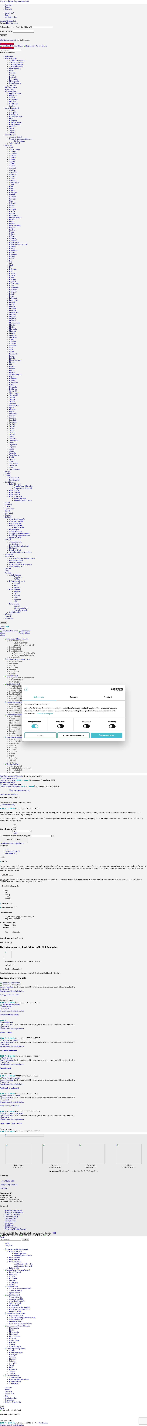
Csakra (11, 205)
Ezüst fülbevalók (15, 484)
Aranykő (12, 170)
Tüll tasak (12, 85)
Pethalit (12, 358)
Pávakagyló (13, 354)
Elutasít (40, 735)
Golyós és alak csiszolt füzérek (20, 139)
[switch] (60, 726)
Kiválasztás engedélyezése (73, 735)
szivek (11, 129)
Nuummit (12, 343)
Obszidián (13, 346)
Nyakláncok (13, 104)
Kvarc (11, 296)
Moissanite (13, 329)
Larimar (12, 302)
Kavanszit (12, 275)
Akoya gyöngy (14, 149)
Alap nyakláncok (15, 542)
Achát (11, 147)
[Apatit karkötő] (6, 1058)
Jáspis (11, 265)
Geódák (12, 75)
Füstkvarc (12, 230)
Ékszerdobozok (14, 69)
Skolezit (12, 401)
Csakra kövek (14, 478)
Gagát (11, 232)
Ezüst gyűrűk (14, 490)
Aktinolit (12, 151)
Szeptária (12, 418)
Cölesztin (12, 203)
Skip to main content (21, 1)
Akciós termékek (11, 87)
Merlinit (12, 327)
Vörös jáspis (13, 463)
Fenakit (12, 220)
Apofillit (12, 166)
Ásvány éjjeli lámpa (16, 65)
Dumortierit (13, 215)
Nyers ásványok (15, 83)
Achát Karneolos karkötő (9, 1106)
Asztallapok (18, 577)
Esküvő (7, 474)
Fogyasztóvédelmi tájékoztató (15, 1229)
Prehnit (11, 370)
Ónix (11, 348)
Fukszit (11, 224)
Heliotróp (12, 246)
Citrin (11, 201)
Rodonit (12, 381)
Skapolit (12, 399)
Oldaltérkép (9, 1225)
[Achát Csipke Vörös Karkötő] (11, 1113)
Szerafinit (12, 420)
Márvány (12, 325)
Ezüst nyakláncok (15, 496)
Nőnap (7, 571)
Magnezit (12, 317)
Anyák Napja (9, 89)
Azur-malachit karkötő (8, 1050)
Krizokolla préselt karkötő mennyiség (16, 836)
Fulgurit (12, 228)
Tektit (11, 436)
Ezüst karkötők (14, 492)
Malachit (12, 321)
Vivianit (12, 461)
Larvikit (12, 304)
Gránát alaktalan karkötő (9, 1015)
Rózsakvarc (13, 383)
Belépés (3, 36)
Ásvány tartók (14, 544)
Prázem (12, 368)
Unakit (11, 457)
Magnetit (12, 315)
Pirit (10, 364)
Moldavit (12, 331)
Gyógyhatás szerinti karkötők (19, 534)
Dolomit (12, 213)
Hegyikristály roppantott (18, 244)
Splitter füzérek (14, 143)
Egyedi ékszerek (15, 93)
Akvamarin (13, 153)
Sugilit (11, 412)
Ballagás (8, 472)
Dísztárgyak (13, 114)
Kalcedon (12, 269)
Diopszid (12, 209)
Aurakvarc (13, 176)
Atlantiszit (13, 174)
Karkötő (17, 583)
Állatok (12, 110)
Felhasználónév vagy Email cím (15, 27)
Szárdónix (13, 414)
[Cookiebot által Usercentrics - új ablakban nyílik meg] (113, 689)
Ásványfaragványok (12, 108)
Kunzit (11, 294)
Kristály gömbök (15, 124)
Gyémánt (12, 238)
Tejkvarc (12, 434)
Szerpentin (13, 422)
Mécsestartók (14, 81)
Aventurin (12, 180)
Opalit (11, 352)
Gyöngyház (13, 240)
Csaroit (11, 207)
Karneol (12, 273)
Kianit (11, 277)
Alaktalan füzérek (15, 137)
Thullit (11, 443)
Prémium (8, 573)
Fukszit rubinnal (15, 226)
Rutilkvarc (13, 389)
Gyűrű (16, 593)
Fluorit (11, 222)
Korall (11, 286)
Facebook (4, 1188)
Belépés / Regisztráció (13, 1402)
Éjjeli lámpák (14, 717)
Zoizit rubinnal (14, 470)
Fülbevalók (13, 96)
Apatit (11, 164)
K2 (10, 267)
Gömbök (12, 745)
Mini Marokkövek (15, 562)
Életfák (11, 71)
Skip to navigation (7, 1)
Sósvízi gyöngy (19, 141)
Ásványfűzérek (10, 135)
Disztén (12, 211)
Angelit (12, 162)
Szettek (11, 106)
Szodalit (12, 424)
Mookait (12, 333)
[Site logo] (12, 46)
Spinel (11, 408)
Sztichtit (12, 426)
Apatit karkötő (5, 1068)
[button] (5, 1007)
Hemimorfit (13, 250)
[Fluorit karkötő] (6, 1022)
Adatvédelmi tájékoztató (13, 1210)
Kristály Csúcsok (15, 122)
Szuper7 (12, 430)
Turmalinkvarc (14, 455)
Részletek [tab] (74, 697)
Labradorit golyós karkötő (9, 786)
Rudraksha (13, 387)
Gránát (11, 236)
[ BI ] (54, 1233)
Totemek (12, 133)
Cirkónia (12, 199)
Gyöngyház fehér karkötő (9, 995)
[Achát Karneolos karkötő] (10, 1096)
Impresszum (9, 1223)
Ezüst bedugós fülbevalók (23, 486)
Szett (15, 602)
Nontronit (12, 341)
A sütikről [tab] (108, 697)
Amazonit (12, 155)
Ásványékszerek (11, 91)
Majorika (12, 319)
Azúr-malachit (14, 182)
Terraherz (12, 439)
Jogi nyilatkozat (10, 1221)
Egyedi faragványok (21, 608)
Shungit (12, 397)
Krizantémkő (14, 288)
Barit (11, 186)
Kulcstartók (13, 79)
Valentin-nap (9, 618)
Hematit (12, 248)
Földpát (7, 503)
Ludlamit (12, 310)
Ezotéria (8, 476)
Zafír (11, 467)
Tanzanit (12, 432)
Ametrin (12, 160)
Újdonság (8, 616)
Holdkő (12, 257)
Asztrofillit (13, 172)
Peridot (11, 356)
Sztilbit (11, 428)
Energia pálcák (14, 480)
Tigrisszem (13, 445)
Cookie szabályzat (11, 1217)
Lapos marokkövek (16, 560)
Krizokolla (13, 290)
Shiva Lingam (14, 393)
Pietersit (12, 362)
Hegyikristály (14, 242)
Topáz (11, 449)
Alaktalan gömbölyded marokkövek (22, 558)
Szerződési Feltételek (12, 1215)
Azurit (11, 184)
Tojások (12, 131)
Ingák (11, 118)
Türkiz (11, 451)
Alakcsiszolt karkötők (17, 519)
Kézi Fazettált (19, 527)
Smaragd (12, 403)
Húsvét (7, 511)
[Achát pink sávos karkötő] (10, 1078)
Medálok (12, 102)
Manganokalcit (14, 323)
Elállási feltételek (11, 1227)
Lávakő (12, 306)
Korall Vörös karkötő (8, 780)
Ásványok (8, 145)
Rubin (11, 385)
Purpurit (12, 372)
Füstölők (8, 507)
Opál (11, 350)
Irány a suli (9, 513)
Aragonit (12, 168)
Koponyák (13, 120)
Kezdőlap (3, 776)
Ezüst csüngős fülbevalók (23, 488)
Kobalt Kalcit (14, 284)
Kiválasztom (43, 1423)
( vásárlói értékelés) (7, 805)
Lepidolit (12, 308)
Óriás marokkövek (16, 567)
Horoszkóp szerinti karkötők (19, 536)
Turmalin (12, 453)
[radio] (22, 825)
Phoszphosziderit (15, 360)
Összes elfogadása (106, 735)
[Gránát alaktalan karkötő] (10, 1005)
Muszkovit (13, 337)
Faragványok (14, 604)
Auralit (11, 178)
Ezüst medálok (14, 494)
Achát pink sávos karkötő (9, 1088)
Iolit (10, 261)
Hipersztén (13, 255)
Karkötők (8, 517)
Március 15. (9, 554)
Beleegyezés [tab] (39, 697)
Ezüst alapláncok (20, 498)
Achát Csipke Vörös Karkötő (11, 1123)
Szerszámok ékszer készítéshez (20, 552)
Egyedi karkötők (15, 523)
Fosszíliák (12, 73)
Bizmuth (12, 191)
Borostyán (13, 193)
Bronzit (12, 195)
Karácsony (8, 515)
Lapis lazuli (13, 300)
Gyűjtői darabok (15, 612)
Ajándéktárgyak (10, 58)
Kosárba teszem (13, 840)
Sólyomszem (13, 405)
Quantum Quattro (15, 374)
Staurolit (12, 410)
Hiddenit (12, 253)
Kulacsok (12, 77)
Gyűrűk (12, 98)
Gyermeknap (9, 509)
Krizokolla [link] (4, 866)
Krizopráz (12, 292)
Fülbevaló (17, 591)
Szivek (12, 754)
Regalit (11, 377)
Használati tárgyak (16, 116)
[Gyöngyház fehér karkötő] (10, 983)
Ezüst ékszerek (10, 482)
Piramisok (12, 127)
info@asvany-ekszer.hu (8, 1185)
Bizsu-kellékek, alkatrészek (19, 546)
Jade (10, 263)
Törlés (15, 833)
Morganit (12, 335)
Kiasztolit (12, 279)
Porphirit (12, 366)
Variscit (12, 459)
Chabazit (12, 197)
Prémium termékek (7, 44)
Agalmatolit (9, 56)
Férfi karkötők (14, 529)
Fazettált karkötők (15, 525)
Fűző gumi (13, 548)
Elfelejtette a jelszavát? (8, 40)
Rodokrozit (13, 379)
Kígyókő (12, 281)
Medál (16, 585)
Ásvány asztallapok (16, 62)
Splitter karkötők (15, 538)
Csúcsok (17, 606)
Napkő (11, 339)
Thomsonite (13, 441)
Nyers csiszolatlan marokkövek (20, 565)
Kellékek (8, 540)
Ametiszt (12, 158)
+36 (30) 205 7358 (7, 1181)
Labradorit (13, 298)
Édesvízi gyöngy (15, 217)
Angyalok (12, 112)
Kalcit (11, 271)
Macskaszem (13, 312)
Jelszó (6, 31)
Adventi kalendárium (16, 60)
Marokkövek (9, 556)
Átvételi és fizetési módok (14, 1213)
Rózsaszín (8, 614)
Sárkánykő (13, 391)
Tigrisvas (12, 447)
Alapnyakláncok (15, 766)
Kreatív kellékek (15, 550)
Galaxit (11, 234)
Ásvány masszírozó (16, 67)
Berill (11, 189)
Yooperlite (13, 465)
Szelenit (12, 416)
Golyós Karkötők (15, 531)
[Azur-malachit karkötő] (9, 1040)
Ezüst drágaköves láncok (23, 501)
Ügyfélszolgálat (10, 1219)
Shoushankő (13, 395)
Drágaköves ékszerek (17, 581)
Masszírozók (14, 723)
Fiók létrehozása (12, 23)
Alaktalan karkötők (16, 521)
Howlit (11, 259)
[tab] (7, 849)
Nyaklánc (17, 587)
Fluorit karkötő (6, 1032)
